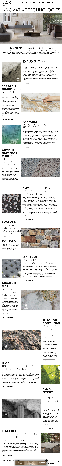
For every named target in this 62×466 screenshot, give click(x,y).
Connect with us (41, 2)
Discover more (28, 84)
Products (24, 2)
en (55, 3)
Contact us (51, 461)
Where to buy (50, 2)
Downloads (32, 2)
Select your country (49, 463)
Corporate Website (47, 4)
